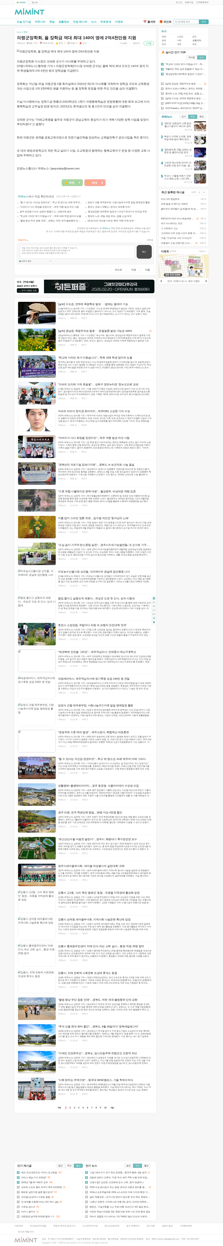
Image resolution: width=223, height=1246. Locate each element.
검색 (203, 21)
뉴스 (94, 21)
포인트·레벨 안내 (26, 1232)
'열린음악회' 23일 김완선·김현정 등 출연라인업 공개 (178, 151)
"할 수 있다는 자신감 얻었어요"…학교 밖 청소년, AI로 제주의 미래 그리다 (51, 202)
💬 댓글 (72, 43)
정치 (194, 37)
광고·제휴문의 (132, 1226)
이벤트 (119, 21)
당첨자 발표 (167, 1226)
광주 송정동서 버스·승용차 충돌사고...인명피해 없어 (45, 211)
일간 (60, 1166)
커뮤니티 (40, 21)
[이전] (161, 280)
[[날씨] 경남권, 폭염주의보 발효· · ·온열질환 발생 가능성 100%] (37, 339)
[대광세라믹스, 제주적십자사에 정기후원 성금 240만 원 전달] (37, 687)
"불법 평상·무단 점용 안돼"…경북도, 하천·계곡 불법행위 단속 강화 (51, 220)
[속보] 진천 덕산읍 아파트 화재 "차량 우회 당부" (111, 220)
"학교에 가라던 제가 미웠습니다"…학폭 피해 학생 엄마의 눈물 (50, 216)
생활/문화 (196, 40)
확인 (144, 252)
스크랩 (148, 43)
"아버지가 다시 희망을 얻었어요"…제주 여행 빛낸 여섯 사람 (49, 207)
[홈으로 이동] (29, 11)
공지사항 (150, 1226)
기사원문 (123, 43)
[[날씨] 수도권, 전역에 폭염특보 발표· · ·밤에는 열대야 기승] (37, 313)
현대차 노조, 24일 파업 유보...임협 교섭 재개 (110, 216)
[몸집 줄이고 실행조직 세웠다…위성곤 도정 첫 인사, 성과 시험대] (37, 607)
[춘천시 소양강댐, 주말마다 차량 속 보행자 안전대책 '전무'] (37, 634)
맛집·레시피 (80, 21)
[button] (178, 2)
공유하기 (136, 43)
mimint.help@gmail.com (168, 1239)
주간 (69, 1166)
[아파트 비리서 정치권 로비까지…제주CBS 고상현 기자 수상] (37, 420)
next (154, 614)
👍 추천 (60, 43)
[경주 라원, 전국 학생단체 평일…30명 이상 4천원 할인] (37, 821)
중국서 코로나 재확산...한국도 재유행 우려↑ (109, 207)
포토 (194, 44)
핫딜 (52, 21)
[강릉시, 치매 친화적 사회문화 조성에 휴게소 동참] (37, 982)
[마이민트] (21, 2)
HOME (154, 598)
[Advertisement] (173, 12)
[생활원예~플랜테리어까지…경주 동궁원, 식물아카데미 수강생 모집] (37, 794)
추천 (193, 116)
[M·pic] (35, 2)
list (154, 610)
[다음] (206, 280)
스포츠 (180, 37)
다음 (147, 269)
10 (105, 1107)
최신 (201, 116)
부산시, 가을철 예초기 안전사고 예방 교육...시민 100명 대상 (177, 178)
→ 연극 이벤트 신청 (28, 290)
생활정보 (63, 21)
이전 (133, 269)
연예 (164, 37)
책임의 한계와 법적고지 (64, 1226)
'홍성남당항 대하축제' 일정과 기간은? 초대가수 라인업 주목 (117, 211)
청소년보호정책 (112, 1226)
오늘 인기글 (24, 21)
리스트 (118, 269)
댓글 (154, 618)
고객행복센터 (186, 1226)
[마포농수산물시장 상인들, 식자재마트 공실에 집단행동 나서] (37, 580)
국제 (179, 44)
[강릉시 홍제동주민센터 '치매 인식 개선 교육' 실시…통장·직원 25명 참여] (37, 955)
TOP (154, 602)
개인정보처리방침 (38, 1226)
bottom (154, 623)
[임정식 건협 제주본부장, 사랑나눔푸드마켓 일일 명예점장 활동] (37, 714)
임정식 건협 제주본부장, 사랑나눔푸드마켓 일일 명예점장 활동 (119, 202)
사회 (179, 40)
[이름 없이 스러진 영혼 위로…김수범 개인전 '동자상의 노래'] (37, 527)
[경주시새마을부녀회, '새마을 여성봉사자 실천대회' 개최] (37, 875)
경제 (164, 40)
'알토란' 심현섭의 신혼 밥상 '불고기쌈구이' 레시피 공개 (177, 124)
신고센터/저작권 (90, 1226)
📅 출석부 (149, 21)
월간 (78, 1166)
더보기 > (203, 251)
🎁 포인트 (165, 21)
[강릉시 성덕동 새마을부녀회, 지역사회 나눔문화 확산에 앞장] (37, 928)
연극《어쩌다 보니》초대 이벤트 (183, 281)
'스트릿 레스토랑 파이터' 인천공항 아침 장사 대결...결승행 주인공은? (178, 165)
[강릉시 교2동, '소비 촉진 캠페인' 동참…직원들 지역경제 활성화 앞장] (37, 901)
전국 (164, 44)
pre (154, 606)
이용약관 (18, 1226)
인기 (184, 116)
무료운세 (105, 21)
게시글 (191, 57)
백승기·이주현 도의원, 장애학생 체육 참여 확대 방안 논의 (178, 139)
